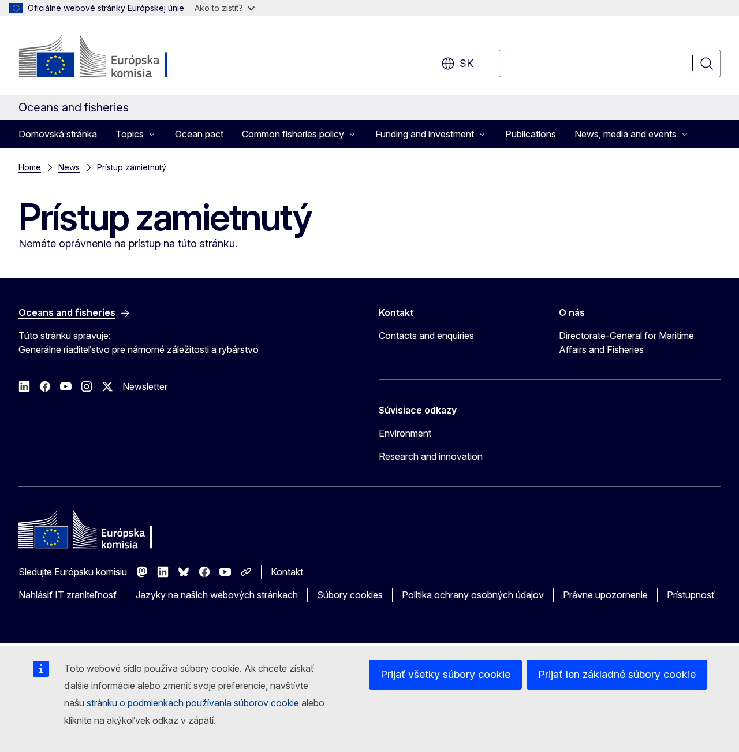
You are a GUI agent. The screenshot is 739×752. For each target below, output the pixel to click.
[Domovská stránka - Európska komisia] (111, 58)
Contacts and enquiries (426, 335)
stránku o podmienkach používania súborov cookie (193, 703)
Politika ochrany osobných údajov (473, 595)
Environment (405, 433)
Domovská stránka (57, 134)
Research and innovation (431, 456)
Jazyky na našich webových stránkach (217, 595)
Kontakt (287, 572)
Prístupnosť (691, 595)
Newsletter (144, 386)
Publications (530, 134)
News (69, 167)
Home (29, 167)
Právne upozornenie (605, 595)
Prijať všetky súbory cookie (445, 674)
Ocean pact (199, 134)
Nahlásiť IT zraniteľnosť (67, 595)
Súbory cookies (350, 595)
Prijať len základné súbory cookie (617, 674)
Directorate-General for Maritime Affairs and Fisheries (626, 342)
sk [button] (466, 63)
